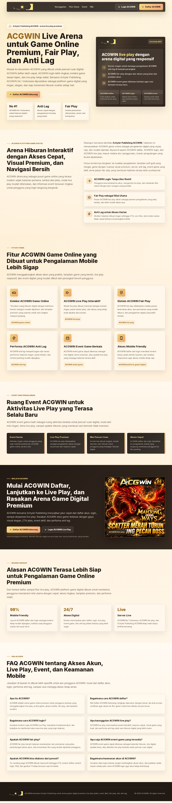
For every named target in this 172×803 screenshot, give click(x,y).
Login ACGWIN (128, 7)
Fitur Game (74, 7)
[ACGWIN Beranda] (21, 7)
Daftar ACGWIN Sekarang (25, 94)
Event (84, 7)
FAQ (91, 7)
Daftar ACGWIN (152, 7)
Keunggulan (60, 7)
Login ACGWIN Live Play (59, 94)
